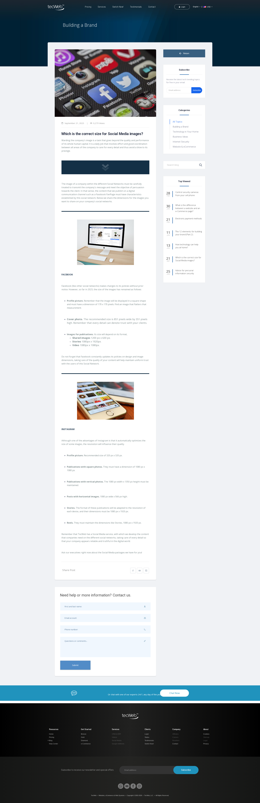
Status (147, 737)
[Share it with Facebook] (133, 570)
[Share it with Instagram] (146, 570)
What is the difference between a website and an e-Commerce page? (187, 208)
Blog (50, 740)
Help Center (53, 744)
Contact (152, 7)
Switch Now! (117, 7)
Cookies (206, 734)
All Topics (177, 121)
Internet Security (181, 141)
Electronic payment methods (188, 218)
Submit (75, 665)
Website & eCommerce (184, 146)
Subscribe (197, 90)
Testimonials (136, 7)
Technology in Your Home (186, 131)
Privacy (206, 744)
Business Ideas (180, 136)
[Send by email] (139, 570)
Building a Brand (180, 126)
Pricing (88, 7)
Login (147, 734)
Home (51, 734)
